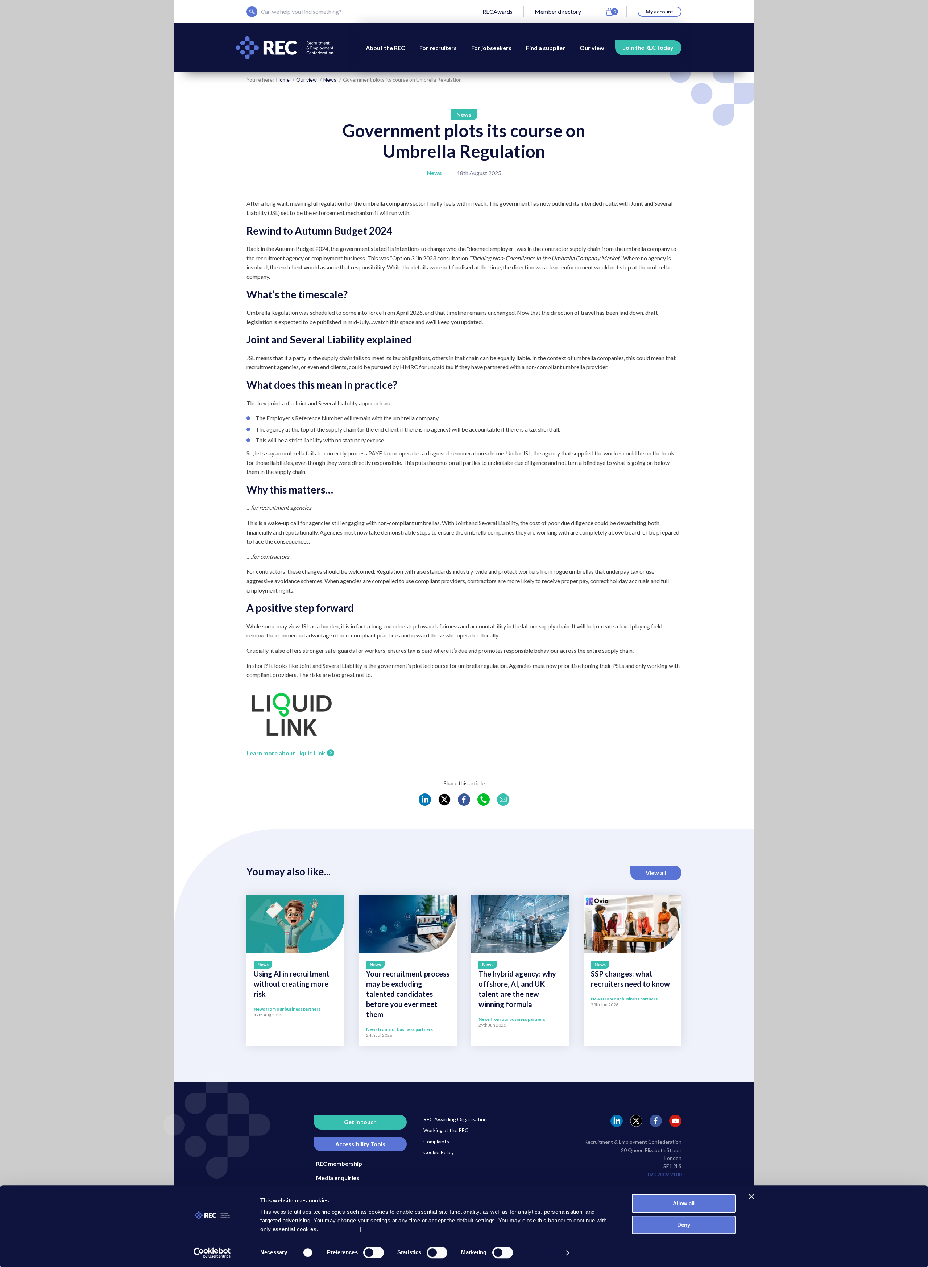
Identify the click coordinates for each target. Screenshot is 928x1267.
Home (283, 80)
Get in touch (360, 1121)
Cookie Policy (438, 1152)
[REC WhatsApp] (483, 799)
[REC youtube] (675, 1121)
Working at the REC (445, 1130)
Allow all (684, 1203)
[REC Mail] (503, 799)
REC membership (339, 1163)
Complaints (436, 1141)
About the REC (385, 47)
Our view (592, 47)
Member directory (558, 11)
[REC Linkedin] (616, 1121)
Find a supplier (545, 47)
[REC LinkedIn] (425, 799)
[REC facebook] (656, 1121)
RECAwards (497, 11)
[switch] (373, 1252)
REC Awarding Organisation (455, 1119)
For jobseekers (491, 47)
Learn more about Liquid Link (285, 753)
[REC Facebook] (464, 799)
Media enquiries (337, 1177)
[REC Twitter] (444, 799)
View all (656, 872)
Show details (542, 1253)
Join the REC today (648, 47)
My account (660, 11)
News (329, 80)
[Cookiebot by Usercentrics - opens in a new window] (212, 1252)
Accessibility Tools (360, 1143)
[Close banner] (751, 1196)
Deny (683, 1225)
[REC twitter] (636, 1121)
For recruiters (438, 47)
